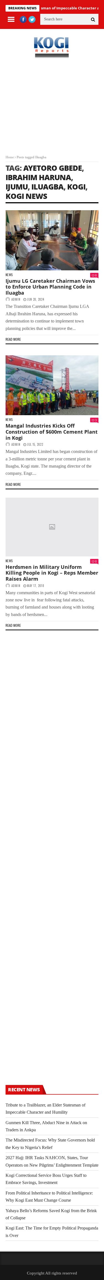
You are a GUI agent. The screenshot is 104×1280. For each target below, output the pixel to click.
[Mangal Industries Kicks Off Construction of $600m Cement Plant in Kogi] (52, 385)
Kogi (76, 187)
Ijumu (17, 187)
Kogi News (26, 196)
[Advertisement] (52, 111)
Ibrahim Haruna (38, 177)
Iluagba (47, 187)
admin (16, 299)
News (9, 275)
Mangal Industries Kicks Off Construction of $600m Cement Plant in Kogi (52, 431)
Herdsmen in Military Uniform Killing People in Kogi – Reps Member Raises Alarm (52, 573)
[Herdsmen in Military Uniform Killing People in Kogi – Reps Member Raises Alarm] (52, 527)
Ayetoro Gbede (52, 168)
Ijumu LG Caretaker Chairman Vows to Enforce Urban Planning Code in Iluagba (50, 287)
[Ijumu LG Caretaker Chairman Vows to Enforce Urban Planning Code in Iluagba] (52, 240)
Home (10, 157)
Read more (13, 339)
